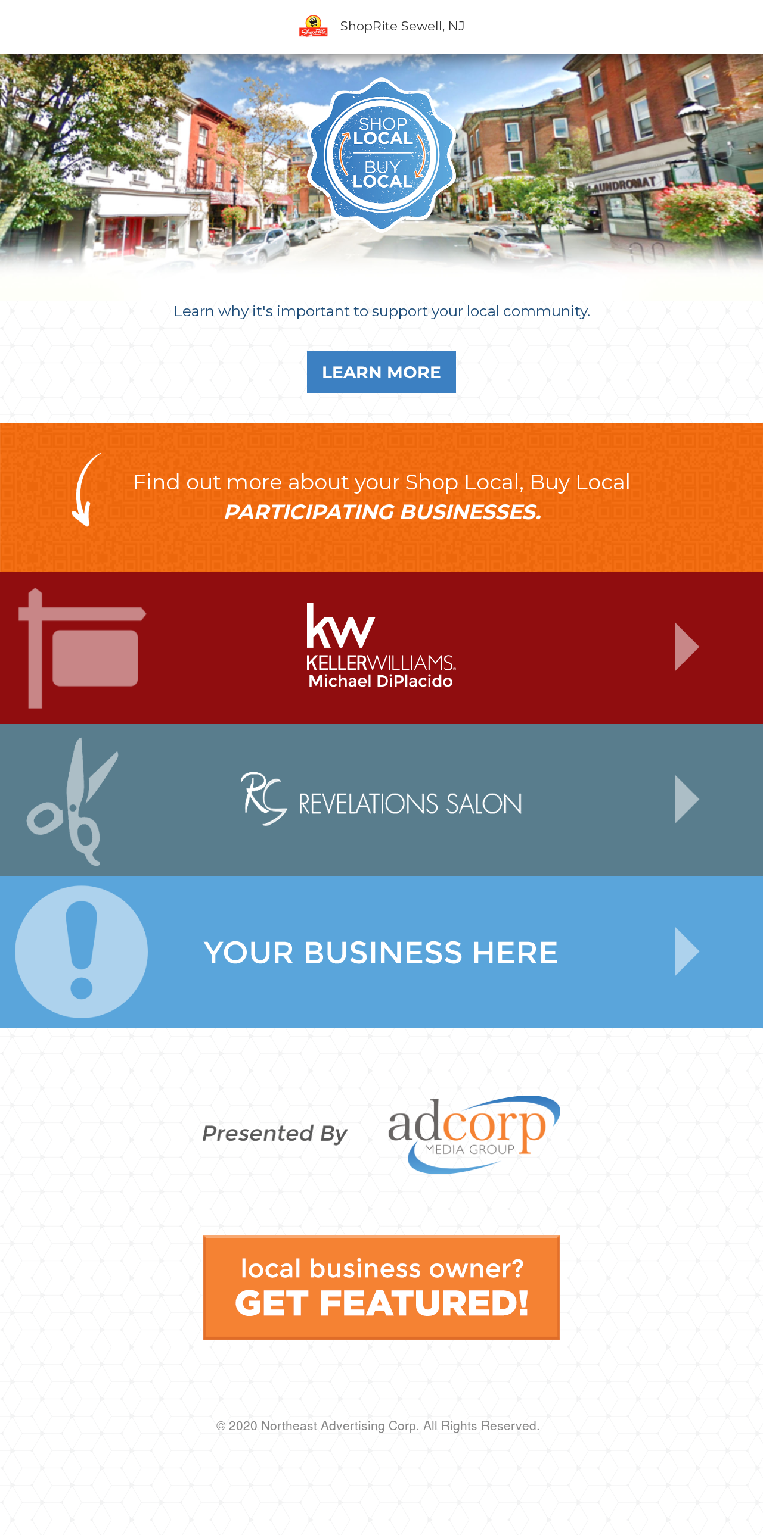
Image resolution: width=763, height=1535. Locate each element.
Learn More (381, 372)
